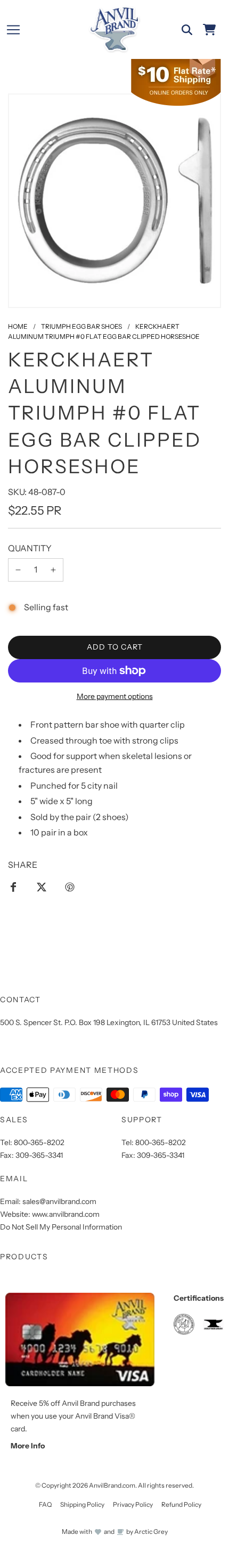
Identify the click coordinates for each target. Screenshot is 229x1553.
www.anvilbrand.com (66, 1214)
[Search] (187, 29)
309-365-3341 (39, 1155)
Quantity (30, 548)
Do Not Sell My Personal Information (61, 1227)
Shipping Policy (82, 1504)
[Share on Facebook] (13, 887)
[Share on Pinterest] (69, 887)
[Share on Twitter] (41, 887)
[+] (53, 570)
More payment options (115, 696)
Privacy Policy (133, 1504)
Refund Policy (181, 1504)
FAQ (45, 1504)
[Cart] (209, 29)
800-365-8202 (39, 1142)
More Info (28, 1445)
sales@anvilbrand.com (59, 1201)
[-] (18, 570)
